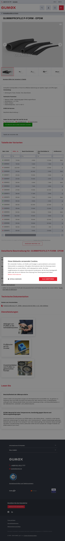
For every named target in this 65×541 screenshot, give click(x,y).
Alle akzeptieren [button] (48, 279)
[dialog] (32, 270)
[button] (14, 279)
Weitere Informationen (14, 274)
